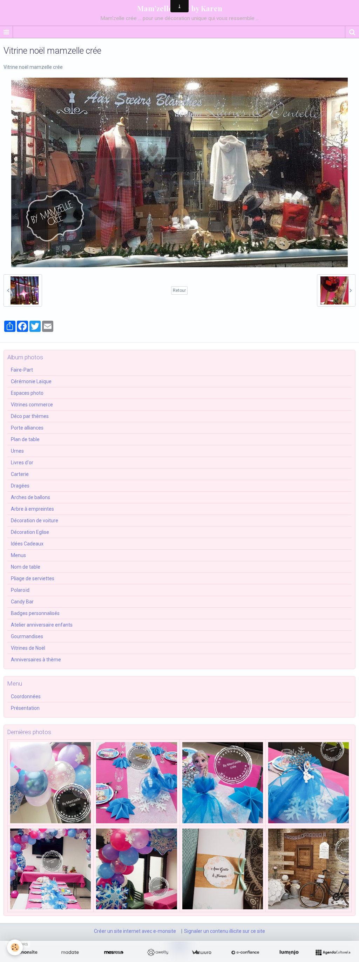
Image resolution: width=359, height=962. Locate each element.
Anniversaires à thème (36, 659)
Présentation (25, 708)
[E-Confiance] (245, 952)
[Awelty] (157, 952)
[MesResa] (114, 952)
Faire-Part (22, 370)
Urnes (17, 451)
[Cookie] (15, 947)
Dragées (20, 486)
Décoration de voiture (34, 520)
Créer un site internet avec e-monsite (135, 931)
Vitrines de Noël (28, 648)
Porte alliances (27, 428)
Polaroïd (20, 590)
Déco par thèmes (30, 416)
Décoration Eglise (30, 532)
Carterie (20, 474)
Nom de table (25, 567)
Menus (18, 555)
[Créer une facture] (201, 952)
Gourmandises (27, 636)
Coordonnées (26, 696)
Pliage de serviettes (32, 578)
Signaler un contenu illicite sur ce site (224, 931)
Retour (179, 290)
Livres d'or (22, 462)
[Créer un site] (26, 952)
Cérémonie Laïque (31, 381)
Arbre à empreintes (32, 509)
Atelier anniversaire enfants (42, 625)
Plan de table (25, 439)
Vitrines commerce (32, 404)
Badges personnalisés (35, 613)
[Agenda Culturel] (333, 952)
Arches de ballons (30, 497)
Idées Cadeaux (27, 544)
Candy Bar (22, 601)
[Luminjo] (289, 952)
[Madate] (70, 952)
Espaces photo (27, 393)
